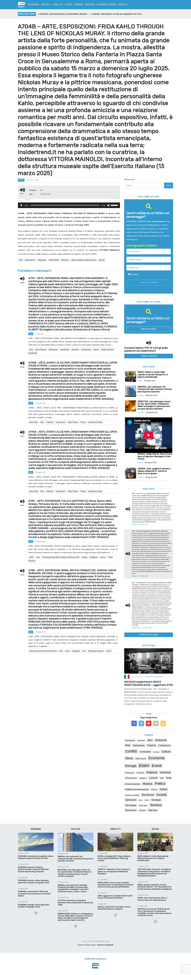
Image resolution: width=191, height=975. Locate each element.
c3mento (49, 422)
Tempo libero (143, 805)
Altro (150, 740)
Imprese (151, 772)
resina (108, 651)
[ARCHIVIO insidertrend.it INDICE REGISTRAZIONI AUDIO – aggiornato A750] (148, 661)
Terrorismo (130, 810)
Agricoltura (141, 740)
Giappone (94, 557)
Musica (147, 783)
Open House (73, 422)
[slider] (115, 205)
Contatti (106, 941)
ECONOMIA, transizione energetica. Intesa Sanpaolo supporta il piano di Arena (35, 857)
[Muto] (108, 205)
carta (67, 651)
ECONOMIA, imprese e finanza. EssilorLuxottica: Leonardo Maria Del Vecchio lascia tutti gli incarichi (33, 869)
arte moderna (40, 350)
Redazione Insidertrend (154, 677)
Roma (83, 422)
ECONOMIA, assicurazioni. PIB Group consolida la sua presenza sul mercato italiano (34, 893)
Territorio (156, 805)
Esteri (144, 765)
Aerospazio (130, 740)
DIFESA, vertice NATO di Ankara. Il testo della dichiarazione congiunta (114, 908)
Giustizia (140, 773)
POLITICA (45, 4)
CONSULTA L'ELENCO (148, 356)
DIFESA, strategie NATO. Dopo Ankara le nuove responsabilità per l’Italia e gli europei (114, 858)
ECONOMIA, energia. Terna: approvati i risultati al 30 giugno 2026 (33, 906)
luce (84, 651)
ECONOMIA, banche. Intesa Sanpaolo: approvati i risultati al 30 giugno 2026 (33, 881)
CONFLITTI (57, 4)
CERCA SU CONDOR (148, 329)
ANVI (31, 557)
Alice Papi (33, 422)
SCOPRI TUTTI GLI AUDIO (148, 635)
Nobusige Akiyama (95, 651)
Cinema (151, 745)
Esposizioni (30, 260)
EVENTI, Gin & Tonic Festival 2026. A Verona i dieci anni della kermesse (152, 899)
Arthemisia (53, 350)
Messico (65, 260)
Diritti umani (140, 758)
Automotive (139, 745)
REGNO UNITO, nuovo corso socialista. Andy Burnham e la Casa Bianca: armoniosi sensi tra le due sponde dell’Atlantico (115, 885)
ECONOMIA (33, 4)
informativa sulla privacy (149, 274)
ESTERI (68, 4)
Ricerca (154, 790)
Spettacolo (130, 800)
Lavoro (153, 777)
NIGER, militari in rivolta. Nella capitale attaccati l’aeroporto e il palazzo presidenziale (152, 858)
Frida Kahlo (54, 260)
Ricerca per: (129, 179)
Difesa (129, 758)
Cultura (166, 751)
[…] (112, 345)
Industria (165, 772)
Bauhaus (75, 350)
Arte (21, 180)
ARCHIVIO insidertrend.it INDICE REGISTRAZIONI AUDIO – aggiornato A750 (148, 683)
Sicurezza (148, 794)
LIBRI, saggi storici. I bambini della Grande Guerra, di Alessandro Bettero (115, 897)
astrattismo (64, 350)
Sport (140, 800)
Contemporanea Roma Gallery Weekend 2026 (60, 557)
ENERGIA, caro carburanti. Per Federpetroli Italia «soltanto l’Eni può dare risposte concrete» (75, 858)
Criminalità (145, 751)
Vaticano (152, 810)
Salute (163, 789)
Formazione (129, 773)
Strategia (156, 800)
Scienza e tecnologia (132, 795)
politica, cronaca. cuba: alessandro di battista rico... (119, 14)
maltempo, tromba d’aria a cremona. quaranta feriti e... (65, 14)
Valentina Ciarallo (95, 422)
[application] (69, 205)
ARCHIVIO (90, 4)
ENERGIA (78, 4)
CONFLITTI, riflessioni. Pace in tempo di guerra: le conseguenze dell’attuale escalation (114, 871)
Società (161, 794)
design (84, 557)
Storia (147, 800)
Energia (130, 766)
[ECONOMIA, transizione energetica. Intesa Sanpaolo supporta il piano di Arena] (36, 842)
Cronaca (156, 752)
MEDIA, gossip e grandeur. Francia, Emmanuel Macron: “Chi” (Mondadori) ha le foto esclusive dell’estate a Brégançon (154, 887)
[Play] (21, 205)
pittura (101, 260)
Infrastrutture (131, 778)
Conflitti (131, 751)
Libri (161, 778)
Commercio (164, 745)
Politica (160, 783)
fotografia (42, 260)
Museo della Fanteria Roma (84, 260)
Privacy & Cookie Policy (91, 941)
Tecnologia (130, 805)
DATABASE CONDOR (106, 4)
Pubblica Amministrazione (137, 789)
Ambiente (161, 740)
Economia (156, 758)
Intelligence (143, 778)
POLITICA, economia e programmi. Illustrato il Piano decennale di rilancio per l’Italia (75, 902)
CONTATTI (123, 4)
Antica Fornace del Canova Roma (43, 651)
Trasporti (142, 810)
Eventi (157, 766)
